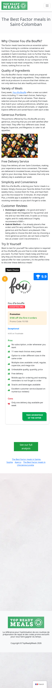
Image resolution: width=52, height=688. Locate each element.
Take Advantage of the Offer (34, 416)
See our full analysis (26, 446)
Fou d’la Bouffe (19, 92)
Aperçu (18, 462)
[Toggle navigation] (47, 5)
